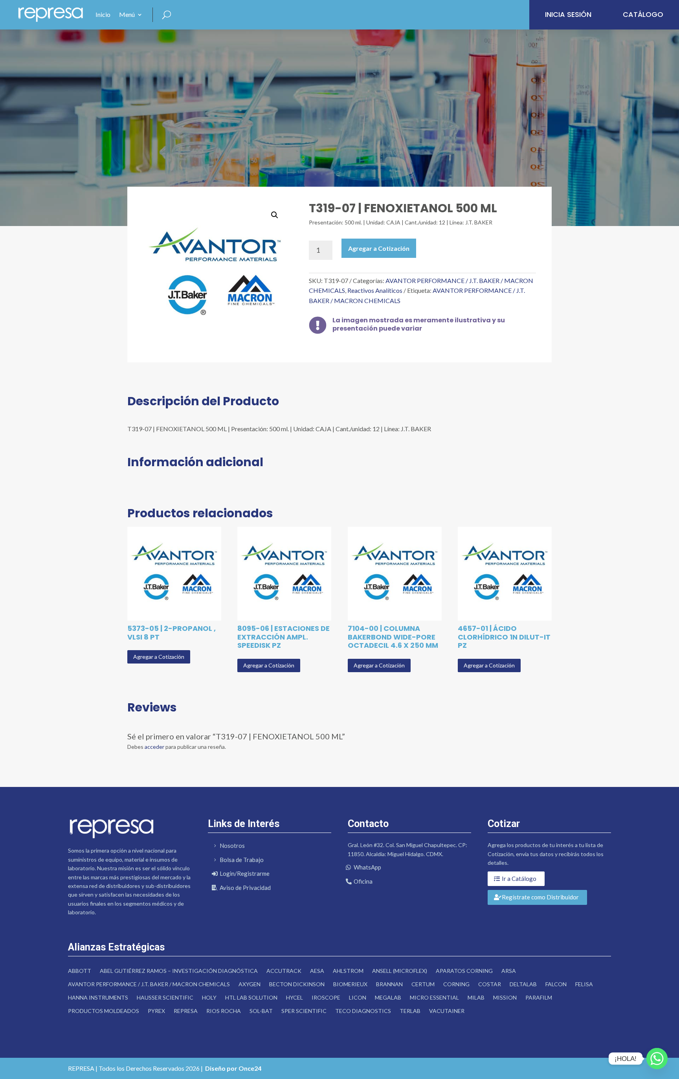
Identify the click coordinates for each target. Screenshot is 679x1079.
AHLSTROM (348, 970)
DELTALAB (523, 984)
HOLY (209, 997)
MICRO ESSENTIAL (434, 997)
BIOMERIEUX (350, 984)
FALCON (556, 984)
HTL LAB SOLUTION (251, 997)
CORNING (456, 984)
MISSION (505, 997)
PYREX (156, 1010)
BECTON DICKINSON (297, 984)
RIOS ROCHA (223, 1010)
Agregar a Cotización (378, 248)
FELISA (584, 984)
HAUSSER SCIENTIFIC (165, 997)
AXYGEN (250, 984)
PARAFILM (538, 997)
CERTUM (423, 984)
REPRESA (186, 1010)
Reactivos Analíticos (374, 290)
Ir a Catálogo (519, 878)
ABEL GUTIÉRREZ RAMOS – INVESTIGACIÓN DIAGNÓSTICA (179, 970)
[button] (275, 215)
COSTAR (489, 984)
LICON (357, 997)
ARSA (508, 970)
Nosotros (232, 845)
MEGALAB (388, 997)
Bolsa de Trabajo (242, 859)
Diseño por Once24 (233, 1068)
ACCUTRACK (283, 970)
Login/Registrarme (245, 873)
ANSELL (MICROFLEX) (399, 970)
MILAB (476, 997)
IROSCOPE (326, 997)
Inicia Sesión (568, 14)
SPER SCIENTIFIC (304, 1010)
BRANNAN (389, 984)
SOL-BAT (261, 1010)
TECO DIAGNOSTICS (363, 1010)
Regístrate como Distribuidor (540, 897)
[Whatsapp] (657, 1058)
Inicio (102, 14)
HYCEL (294, 997)
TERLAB (410, 1010)
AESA (317, 970)
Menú (127, 14)
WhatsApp (367, 867)
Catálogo (643, 14)
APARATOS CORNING (464, 970)
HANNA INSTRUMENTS (98, 997)
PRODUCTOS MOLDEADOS (103, 1010)
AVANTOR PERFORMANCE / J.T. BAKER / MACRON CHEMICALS (149, 984)
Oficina (363, 881)
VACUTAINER (446, 1010)
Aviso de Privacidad (245, 887)
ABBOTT (79, 970)
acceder (154, 746)
